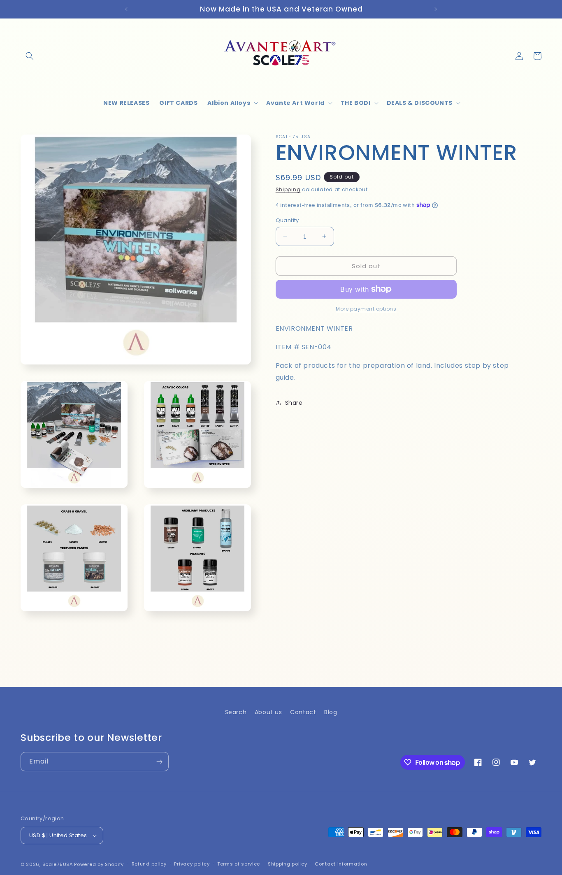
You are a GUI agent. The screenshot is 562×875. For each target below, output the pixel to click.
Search (236, 712)
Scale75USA (57, 864)
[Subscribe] (159, 761)
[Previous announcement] (126, 9)
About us (268, 712)
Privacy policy (191, 864)
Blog (330, 712)
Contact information (341, 864)
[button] (30, 56)
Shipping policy (287, 864)
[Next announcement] (436, 9)
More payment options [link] (366, 308)
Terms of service (238, 864)
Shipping (288, 189)
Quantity (287, 220)
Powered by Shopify (99, 864)
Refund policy (149, 864)
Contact (303, 712)
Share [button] (294, 402)
